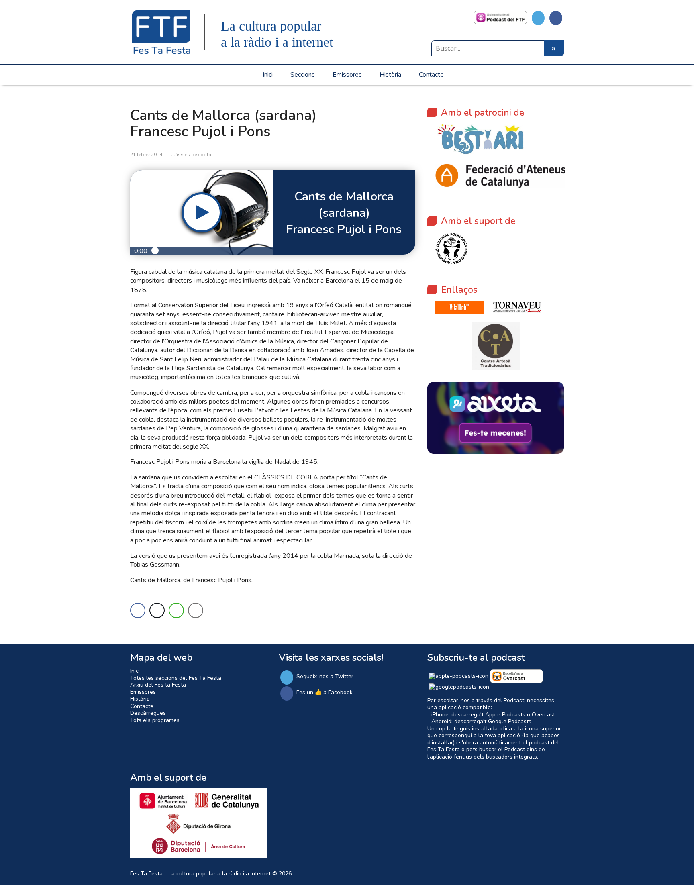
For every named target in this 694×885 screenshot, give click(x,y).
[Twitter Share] (157, 610)
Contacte (431, 74)
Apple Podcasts (505, 714)
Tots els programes (155, 720)
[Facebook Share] (137, 610)
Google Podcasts (509, 721)
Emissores (347, 74)
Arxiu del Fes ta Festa (158, 685)
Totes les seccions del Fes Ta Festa (175, 678)
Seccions (302, 74)
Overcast (543, 714)
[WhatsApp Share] (176, 610)
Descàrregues (148, 713)
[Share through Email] (195, 610)
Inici (268, 74)
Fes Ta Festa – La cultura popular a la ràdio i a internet (200, 873)
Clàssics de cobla (190, 154)
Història (390, 74)
